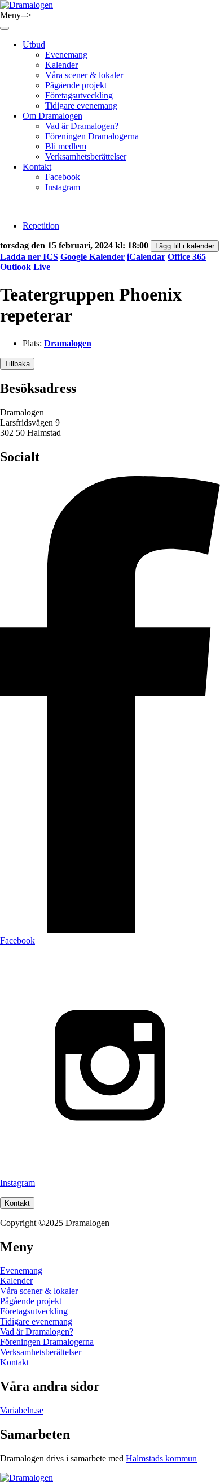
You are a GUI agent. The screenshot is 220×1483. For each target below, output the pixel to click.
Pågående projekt (76, 85)
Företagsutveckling (79, 95)
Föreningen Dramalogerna (92, 136)
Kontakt (37, 167)
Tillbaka (17, 363)
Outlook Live (25, 267)
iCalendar (146, 257)
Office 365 (187, 257)
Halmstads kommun (161, 1458)
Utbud (34, 44)
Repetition (41, 225)
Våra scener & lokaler (84, 75)
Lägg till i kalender (184, 246)
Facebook (62, 177)
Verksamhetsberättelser (85, 156)
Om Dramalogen (52, 116)
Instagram (62, 187)
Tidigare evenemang (81, 105)
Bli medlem (65, 146)
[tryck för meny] (4, 28)
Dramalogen (67, 343)
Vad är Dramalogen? (81, 126)
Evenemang (66, 54)
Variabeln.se (21, 1410)
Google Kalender (92, 257)
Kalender (61, 65)
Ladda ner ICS (29, 257)
